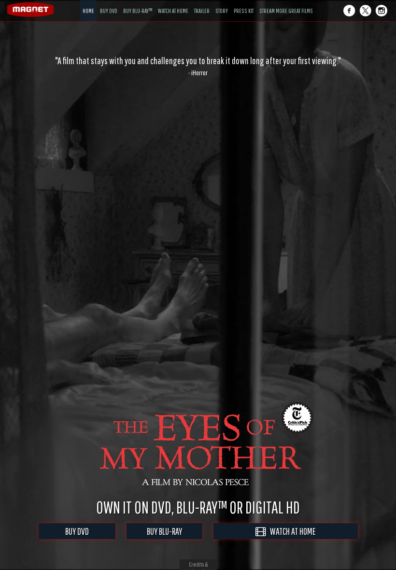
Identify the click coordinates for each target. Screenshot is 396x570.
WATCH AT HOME (291, 531)
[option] (198, 66)
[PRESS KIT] (243, 3)
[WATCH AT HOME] (173, 3)
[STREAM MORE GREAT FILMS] (286, 3)
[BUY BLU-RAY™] (138, 3)
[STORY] (221, 3)
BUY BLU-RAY (164, 531)
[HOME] (88, 3)
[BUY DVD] (109, 3)
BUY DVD (77, 531)
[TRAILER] (202, 3)
